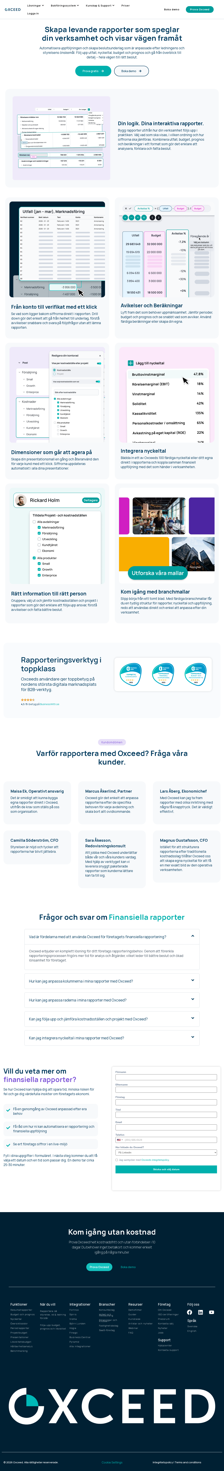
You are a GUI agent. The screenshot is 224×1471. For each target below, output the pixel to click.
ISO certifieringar (168, 1314)
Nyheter (163, 1328)
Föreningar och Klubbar (108, 1320)
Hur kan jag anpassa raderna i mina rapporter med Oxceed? (78, 1000)
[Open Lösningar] (43, 5)
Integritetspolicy (163, 1462)
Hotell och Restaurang (106, 1315)
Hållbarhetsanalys (21, 1346)
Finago (73, 1332)
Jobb (160, 1332)
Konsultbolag (107, 1309)
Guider (132, 1314)
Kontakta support (168, 1350)
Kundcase (134, 1319)
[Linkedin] (200, 1312)
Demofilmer (135, 1309)
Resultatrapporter (21, 1309)
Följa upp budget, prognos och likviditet (53, 1326)
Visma (73, 1319)
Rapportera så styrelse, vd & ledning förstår (53, 1314)
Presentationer (19, 1337)
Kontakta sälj (166, 1323)
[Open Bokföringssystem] (78, 5)
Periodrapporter (20, 1328)
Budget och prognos (22, 1314)
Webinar (133, 1328)
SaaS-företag (107, 1330)
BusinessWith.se (49, 704)
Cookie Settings (112, 1462)
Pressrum (164, 1319)
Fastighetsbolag (108, 1325)
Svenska (192, 1326)
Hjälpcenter (165, 1345)
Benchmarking (19, 1350)
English (192, 1330)
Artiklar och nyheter (140, 1323)
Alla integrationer (80, 1346)
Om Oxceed (165, 1309)
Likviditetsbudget (20, 1341)
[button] (112, 742)
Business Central (79, 1337)
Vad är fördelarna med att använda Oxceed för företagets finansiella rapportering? (97, 936)
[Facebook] (189, 1312)
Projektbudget (18, 1332)
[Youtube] (211, 1312)
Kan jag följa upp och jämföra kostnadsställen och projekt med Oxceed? (88, 1019)
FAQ (130, 1332)
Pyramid (74, 1341)
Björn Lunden (77, 1323)
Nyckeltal (16, 1319)
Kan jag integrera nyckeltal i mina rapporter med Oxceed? (76, 1038)
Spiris (72, 1314)
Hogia (72, 1328)
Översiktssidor (19, 1323)
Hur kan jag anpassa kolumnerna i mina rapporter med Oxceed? (81, 981)
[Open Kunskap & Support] (113, 5)
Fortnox (74, 1309)
